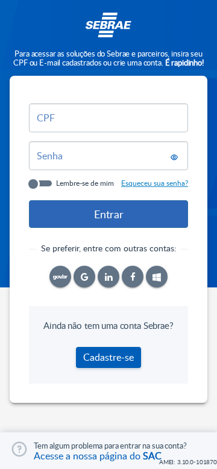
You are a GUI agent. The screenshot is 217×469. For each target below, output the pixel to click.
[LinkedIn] (108, 276)
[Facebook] (132, 276)
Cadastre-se (108, 357)
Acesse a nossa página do (98, 455)
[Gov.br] (60, 276)
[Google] (84, 276)
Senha (50, 156)
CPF (46, 118)
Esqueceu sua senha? (154, 183)
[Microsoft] (157, 276)
